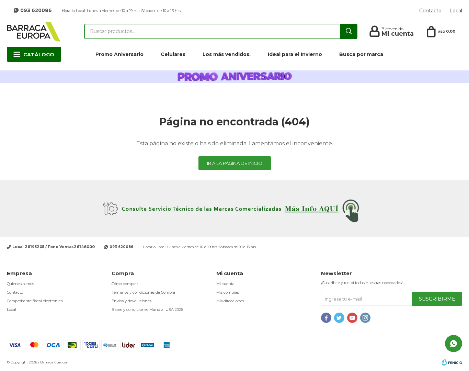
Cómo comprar (125, 283)
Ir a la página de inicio (234, 163)
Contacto (430, 11)
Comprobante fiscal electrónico (35, 301)
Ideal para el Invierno (295, 54)
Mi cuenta (225, 283)
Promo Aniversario (119, 54)
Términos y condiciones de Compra (143, 292)
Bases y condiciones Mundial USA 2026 (147, 309)
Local (455, 11)
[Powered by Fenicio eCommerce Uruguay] (452, 362)
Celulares (173, 54)
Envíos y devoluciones (131, 301)
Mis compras (227, 292)
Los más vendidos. (227, 54)
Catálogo (38, 55)
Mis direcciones (230, 301)
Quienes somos (20, 283)
